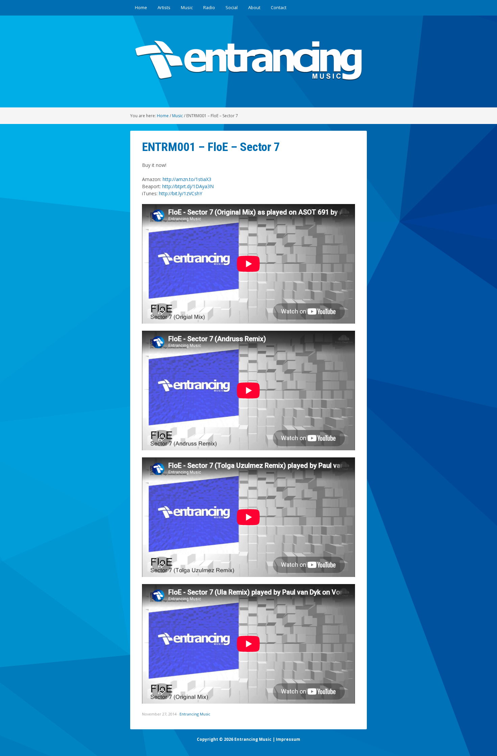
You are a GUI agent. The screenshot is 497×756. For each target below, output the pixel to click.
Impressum (288, 739)
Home (141, 7)
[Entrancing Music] (248, 83)
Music (187, 7)
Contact (278, 7)
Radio (209, 7)
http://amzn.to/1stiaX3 (187, 179)
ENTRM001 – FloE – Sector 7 (211, 147)
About (254, 7)
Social (232, 7)
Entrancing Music (195, 713)
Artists (164, 7)
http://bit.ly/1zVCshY (180, 193)
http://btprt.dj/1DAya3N (188, 186)
